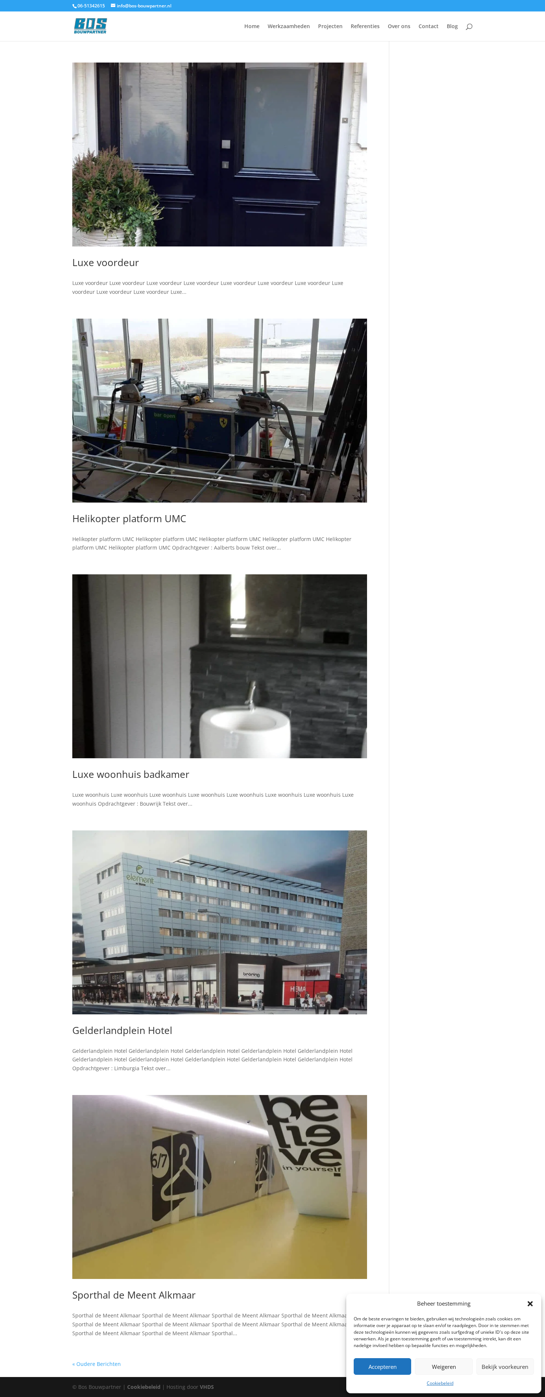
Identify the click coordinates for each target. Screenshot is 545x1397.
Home (252, 27)
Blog (452, 27)
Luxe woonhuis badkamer (130, 774)
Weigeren (444, 1366)
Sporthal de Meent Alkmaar (134, 1295)
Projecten (330, 27)
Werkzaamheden (289, 27)
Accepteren (383, 1366)
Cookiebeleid (440, 1383)
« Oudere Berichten (96, 1363)
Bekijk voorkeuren (505, 1366)
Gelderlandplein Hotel (122, 1030)
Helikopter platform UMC (129, 518)
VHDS (207, 1386)
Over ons (399, 27)
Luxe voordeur (105, 262)
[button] (530, 1303)
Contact (429, 27)
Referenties (365, 27)
